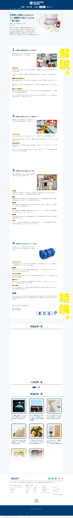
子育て (35, 490)
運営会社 (44, 487)
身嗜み (35, 487)
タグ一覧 (12, 492)
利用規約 (44, 490)
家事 (27, 490)
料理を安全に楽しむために (57, 494)
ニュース (35, 492)
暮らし (28, 492)
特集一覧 (12, 490)
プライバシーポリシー (46, 492)
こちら (27, 305)
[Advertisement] (26, 353)
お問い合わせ (55, 490)
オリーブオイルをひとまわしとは (16, 487)
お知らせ (54, 487)
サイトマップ (55, 492)
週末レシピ (29, 487)
